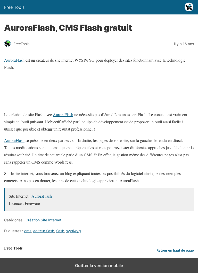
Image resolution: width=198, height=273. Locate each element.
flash (60, 231)
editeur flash (43, 231)
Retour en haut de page (175, 250)
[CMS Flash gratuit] (85, 103)
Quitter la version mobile (99, 265)
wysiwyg (73, 231)
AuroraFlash (14, 60)
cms (27, 231)
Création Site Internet (43, 220)
